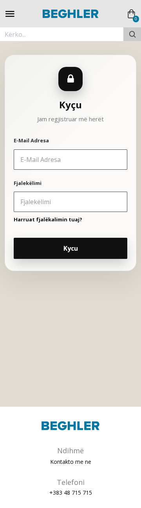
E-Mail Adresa (31, 140)
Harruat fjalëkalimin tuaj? (48, 219)
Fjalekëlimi (28, 183)
